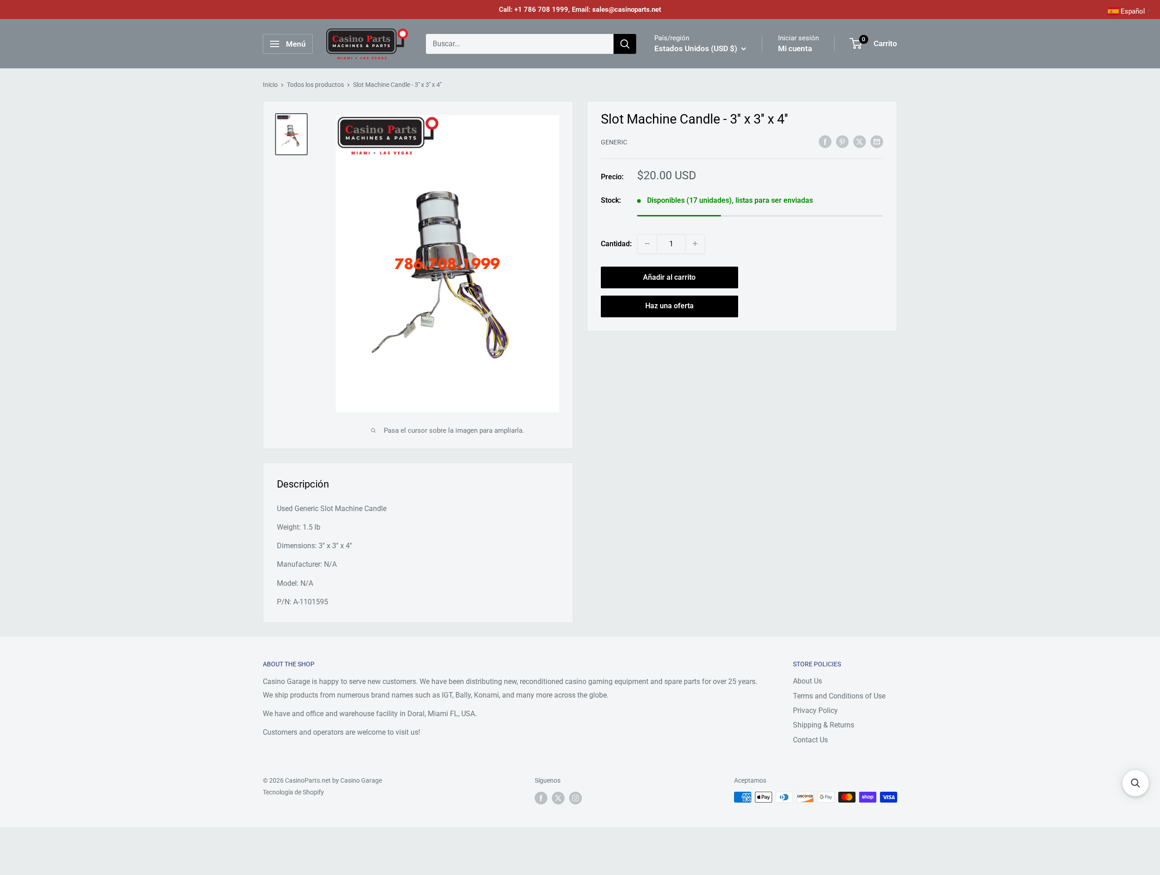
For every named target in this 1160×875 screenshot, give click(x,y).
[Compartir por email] (876, 141)
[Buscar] (625, 44)
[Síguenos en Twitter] (558, 798)
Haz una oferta (669, 305)
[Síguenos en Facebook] (541, 798)
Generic (614, 142)
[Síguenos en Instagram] (575, 798)
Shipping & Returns (823, 725)
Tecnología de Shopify (293, 792)
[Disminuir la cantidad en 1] (647, 243)
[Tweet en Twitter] (859, 141)
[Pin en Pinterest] (842, 141)
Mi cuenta (795, 48)
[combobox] (520, 44)
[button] (1135, 783)
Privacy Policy (815, 710)
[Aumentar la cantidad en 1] (695, 243)
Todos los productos (315, 84)
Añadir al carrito (669, 277)
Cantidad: (616, 243)
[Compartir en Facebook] (825, 141)
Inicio (270, 84)
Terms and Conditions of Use (839, 696)
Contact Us (810, 740)
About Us (807, 681)
